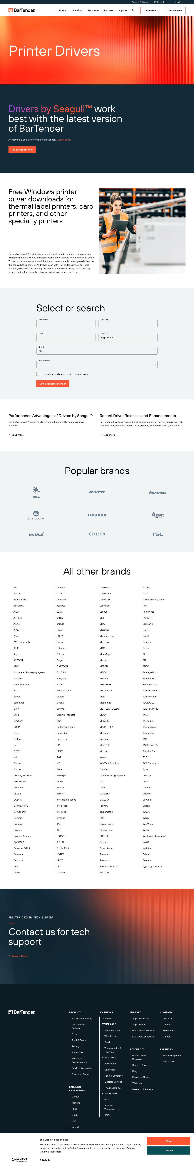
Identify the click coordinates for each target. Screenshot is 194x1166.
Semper (147, 641)
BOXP (16, 726)
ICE (58, 763)
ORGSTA (104, 799)
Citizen (17, 793)
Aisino (16, 623)
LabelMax (105, 599)
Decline (169, 1150)
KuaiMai (61, 872)
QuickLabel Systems (153, 599)
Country (104, 333)
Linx (102, 617)
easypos (61, 605)
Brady (16, 732)
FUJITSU (61, 672)
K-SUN (60, 842)
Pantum (104, 805)
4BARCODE (19, 599)
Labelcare (105, 587)
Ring (145, 605)
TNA (145, 738)
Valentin (147, 787)
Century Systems (22, 775)
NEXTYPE (105, 745)
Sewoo (146, 648)
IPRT (59, 823)
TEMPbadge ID (151, 708)
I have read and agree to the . (65, 373)
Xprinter (147, 848)
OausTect (105, 769)
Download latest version (52, 383)
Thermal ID (148, 720)
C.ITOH (17, 751)
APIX (16, 648)
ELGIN (60, 611)
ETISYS (60, 635)
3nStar (16, 593)
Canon (17, 763)
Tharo (146, 714)
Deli (15, 866)
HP (58, 745)
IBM (59, 757)
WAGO (146, 811)
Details (46, 1160)
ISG (58, 829)
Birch (16, 708)
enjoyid (60, 623)
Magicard (104, 629)
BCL (15, 690)
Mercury (104, 678)
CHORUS (18, 787)
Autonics (18, 678)
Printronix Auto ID (109, 866)
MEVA (103, 714)
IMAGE (60, 787)
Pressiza (104, 842)
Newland (104, 738)
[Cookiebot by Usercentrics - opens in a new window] (19, 1160)
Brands (42, 347)
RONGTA (147, 617)
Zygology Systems (152, 866)
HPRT (60, 751)
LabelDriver (106, 593)
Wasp (146, 817)
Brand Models (44, 360)
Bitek (16, 714)
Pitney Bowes (107, 823)
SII (144, 654)
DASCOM (18, 842)
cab (15, 757)
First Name (43, 319)
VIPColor (147, 799)
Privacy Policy (81, 373)
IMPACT (61, 793)
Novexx (104, 757)
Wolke (146, 829)
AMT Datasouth (21, 641)
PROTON (104, 872)
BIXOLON (18, 720)
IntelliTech (62, 805)
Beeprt (17, 696)
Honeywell (62, 738)
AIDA (16, 611)
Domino (61, 587)
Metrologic (105, 702)
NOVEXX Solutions (109, 763)
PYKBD (146, 587)
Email (41, 333)
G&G (59, 684)
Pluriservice (106, 829)
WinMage (148, 823)
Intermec (61, 811)
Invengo (61, 817)
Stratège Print (150, 672)
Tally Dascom (150, 690)
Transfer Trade (150, 751)
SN (144, 660)
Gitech (60, 696)
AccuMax (18, 605)
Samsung (148, 623)
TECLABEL (148, 702)
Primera (104, 854)
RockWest (148, 611)
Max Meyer (106, 654)
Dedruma (18, 860)
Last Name (105, 319)
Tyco (145, 769)
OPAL (102, 787)
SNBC (146, 666)
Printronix (105, 860)
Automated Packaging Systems (30, 672)
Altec (16, 635)
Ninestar (104, 751)
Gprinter (61, 708)
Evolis (60, 641)
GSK (59, 720)
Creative (17, 823)
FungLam (62, 678)
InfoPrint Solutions (66, 799)
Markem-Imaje (107, 635)
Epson (60, 629)
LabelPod (105, 605)
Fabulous (61, 648)
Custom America (22, 836)
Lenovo (103, 611)
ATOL (16, 666)
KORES (60, 854)
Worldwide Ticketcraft (154, 836)
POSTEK (104, 836)
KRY (59, 866)
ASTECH (18, 660)
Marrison (104, 641)
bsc (15, 745)
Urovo (146, 781)
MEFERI (104, 666)
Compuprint (19, 811)
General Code (64, 690)
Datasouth (18, 854)
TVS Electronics (151, 763)
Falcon (60, 654)
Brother (17, 738)
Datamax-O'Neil (21, 848)
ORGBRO (105, 793)
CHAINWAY (19, 781)
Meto (102, 696)
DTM (59, 593)
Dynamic (61, 599)
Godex (60, 702)
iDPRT (60, 781)
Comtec (17, 817)
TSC (145, 757)
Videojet (147, 793)
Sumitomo (148, 678)
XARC (146, 842)
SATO (146, 635)
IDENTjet (61, 775)
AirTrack (17, 617)
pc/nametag (106, 811)
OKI (101, 781)
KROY (60, 860)
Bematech (19, 702)
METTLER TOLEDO (110, 708)
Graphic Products (66, 714)
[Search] (133, 10)
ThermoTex (149, 732)
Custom (17, 829)
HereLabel (62, 732)
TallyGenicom (150, 696)
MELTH (103, 672)
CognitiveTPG (20, 805)
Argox (16, 654)
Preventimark (107, 848)
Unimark (147, 775)
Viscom (147, 805)
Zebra (146, 854)
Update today (64, 139)
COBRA (17, 799)
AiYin (16, 629)
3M (15, 587)
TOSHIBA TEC (150, 745)
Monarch (104, 732)
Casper (17, 769)
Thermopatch (150, 726)
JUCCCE (61, 836)
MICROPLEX (106, 726)
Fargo (60, 660)
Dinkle (16, 872)
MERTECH (105, 684)
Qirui (145, 593)
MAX (102, 648)
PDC (102, 817)
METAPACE (106, 690)
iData (59, 769)
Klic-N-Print (63, 848)
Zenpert (147, 860)
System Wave (150, 684)
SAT (145, 629)
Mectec (104, 660)
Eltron (60, 617)
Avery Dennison (21, 684)
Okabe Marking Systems (112, 775)
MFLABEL (105, 720)
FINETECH (62, 666)
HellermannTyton (66, 726)
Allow (169, 1141)
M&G (102, 623)
